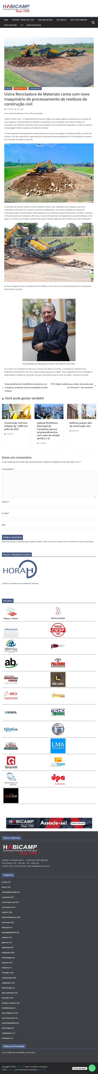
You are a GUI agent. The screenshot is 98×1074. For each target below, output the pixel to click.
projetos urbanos (9, 1003)
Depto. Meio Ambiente (78, 20)
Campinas (8, 88)
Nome (5, 502)
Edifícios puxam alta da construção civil (80, 424)
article (4, 882)
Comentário (8, 469)
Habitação (6, 952)
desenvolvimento (9, 917)
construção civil (20, 88)
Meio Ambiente (8, 993)
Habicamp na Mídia (45, 20)
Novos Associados (34, 25)
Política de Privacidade (15, 1052)
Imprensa (6, 967)
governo (5, 942)
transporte (6, 1038)
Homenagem (7, 957)
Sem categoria (8, 1013)
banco (4, 887)
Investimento (7, 978)
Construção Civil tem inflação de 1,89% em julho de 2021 (16, 426)
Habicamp (20, 109)
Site (3, 525)
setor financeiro (8, 1018)
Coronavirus (7, 907)
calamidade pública (10, 892)
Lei (22, 25)
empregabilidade (9, 932)
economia (6, 922)
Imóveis (5, 962)
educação (6, 927)
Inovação (5, 972)
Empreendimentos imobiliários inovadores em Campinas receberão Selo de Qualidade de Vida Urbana (26, 387)
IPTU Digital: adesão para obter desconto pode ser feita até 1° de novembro (72, 386)
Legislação (6, 983)
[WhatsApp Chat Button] (92, 1068)
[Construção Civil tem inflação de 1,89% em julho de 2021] (16, 405)
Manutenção (7, 988)
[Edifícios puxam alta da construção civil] (81, 405)
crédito (5, 912)
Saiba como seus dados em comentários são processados (68, 541)
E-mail (5, 513)
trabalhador (7, 1033)
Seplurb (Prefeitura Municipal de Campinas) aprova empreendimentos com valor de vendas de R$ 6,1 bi (48, 430)
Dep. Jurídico (62, 20)
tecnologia (6, 1028)
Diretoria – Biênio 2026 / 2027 (23, 20)
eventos (5, 937)
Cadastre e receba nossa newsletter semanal (20, 583)
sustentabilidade (35, 88)
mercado (5, 998)
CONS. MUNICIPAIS (10, 25)
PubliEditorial (7, 1008)
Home (6, 20)
